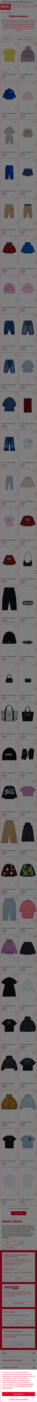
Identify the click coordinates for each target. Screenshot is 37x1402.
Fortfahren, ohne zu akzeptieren (18, 1399)
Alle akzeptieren (19, 1394)
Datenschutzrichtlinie (22, 1386)
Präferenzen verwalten (26, 1384)
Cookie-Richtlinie (7, 1388)
